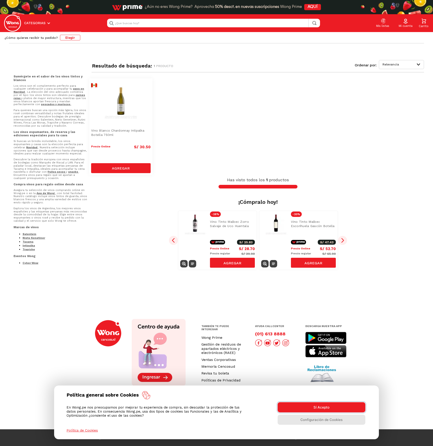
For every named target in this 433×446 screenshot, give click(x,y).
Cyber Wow (30, 263)
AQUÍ (313, 7)
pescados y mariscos (56, 104)
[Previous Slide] (173, 240)
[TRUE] (121, 168)
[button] (405, 23)
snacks (73, 171)
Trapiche (29, 249)
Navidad (32, 147)
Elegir (70, 37)
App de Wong (46, 193)
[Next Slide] (342, 240)
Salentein (29, 234)
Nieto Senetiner (34, 237)
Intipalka (29, 245)
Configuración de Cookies (321, 420)
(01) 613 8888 (270, 334)
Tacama (28, 241)
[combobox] (213, 23)
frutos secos (57, 171)
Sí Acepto (321, 407)
